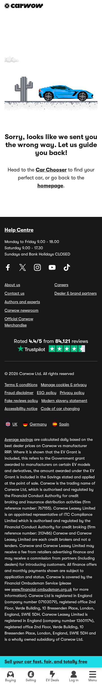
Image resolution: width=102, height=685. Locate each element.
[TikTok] (66, 269)
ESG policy (46, 392)
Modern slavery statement (64, 400)
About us (12, 284)
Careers (61, 284)
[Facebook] (8, 269)
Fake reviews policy (21, 400)
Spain (64, 424)
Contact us (14, 293)
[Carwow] (24, 6)
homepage (50, 185)
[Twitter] (23, 269)
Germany (38, 424)
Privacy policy (72, 392)
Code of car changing (60, 408)
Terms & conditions (21, 384)
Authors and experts (22, 301)
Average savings (19, 439)
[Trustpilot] (51, 348)
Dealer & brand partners (75, 293)
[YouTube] (53, 269)
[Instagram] (38, 269)
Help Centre (19, 230)
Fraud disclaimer (19, 392)
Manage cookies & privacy (64, 384)
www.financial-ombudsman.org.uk (41, 589)
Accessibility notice (21, 408)
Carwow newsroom (22, 310)
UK (14, 424)
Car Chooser (51, 170)
